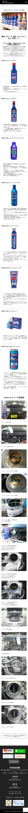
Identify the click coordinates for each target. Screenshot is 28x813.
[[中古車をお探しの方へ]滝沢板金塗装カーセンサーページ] (20, 758)
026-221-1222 (18, 791)
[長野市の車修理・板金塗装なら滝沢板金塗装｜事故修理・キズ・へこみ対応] (8, 2)
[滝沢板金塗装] (8, 758)
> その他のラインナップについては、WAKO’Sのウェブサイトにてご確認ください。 (14, 736)
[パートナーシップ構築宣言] (18, 803)
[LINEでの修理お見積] (20, 752)
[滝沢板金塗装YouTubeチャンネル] (8, 752)
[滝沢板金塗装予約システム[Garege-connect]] (14, 763)
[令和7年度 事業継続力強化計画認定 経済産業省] (8, 803)
